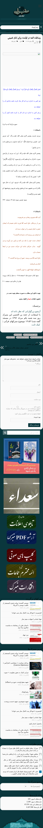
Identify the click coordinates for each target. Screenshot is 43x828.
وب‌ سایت (37, 399)
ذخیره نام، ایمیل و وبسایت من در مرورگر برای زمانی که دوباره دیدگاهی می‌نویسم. (23, 408)
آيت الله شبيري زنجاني (30, 334)
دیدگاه (37, 364)
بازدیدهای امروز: (36, 799)
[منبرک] (21, 11)
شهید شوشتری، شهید (31, 27)
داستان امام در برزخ (22, 337)
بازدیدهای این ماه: (35, 804)
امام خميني (18, 334)
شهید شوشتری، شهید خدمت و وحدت (16, 701)
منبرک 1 (37, 41)
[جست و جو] (5, 433)
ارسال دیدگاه (13, 41)
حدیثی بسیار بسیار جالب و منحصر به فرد (17, 348)
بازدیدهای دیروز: (36, 802)
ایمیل (38, 392)
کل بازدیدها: (37, 807)
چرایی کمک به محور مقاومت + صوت (16, 672)
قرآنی (36, 31)
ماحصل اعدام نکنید (35, 724)
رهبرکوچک (25, 692)
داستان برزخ (11, 337)
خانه (41, 31)
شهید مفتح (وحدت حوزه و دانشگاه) (16, 682)
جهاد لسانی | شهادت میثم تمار (32, 619)
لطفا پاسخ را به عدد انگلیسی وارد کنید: (27, 414)
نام (39, 385)
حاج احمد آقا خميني (37, 337)
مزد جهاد (25, 635)
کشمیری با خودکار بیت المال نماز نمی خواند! (27, 613)
